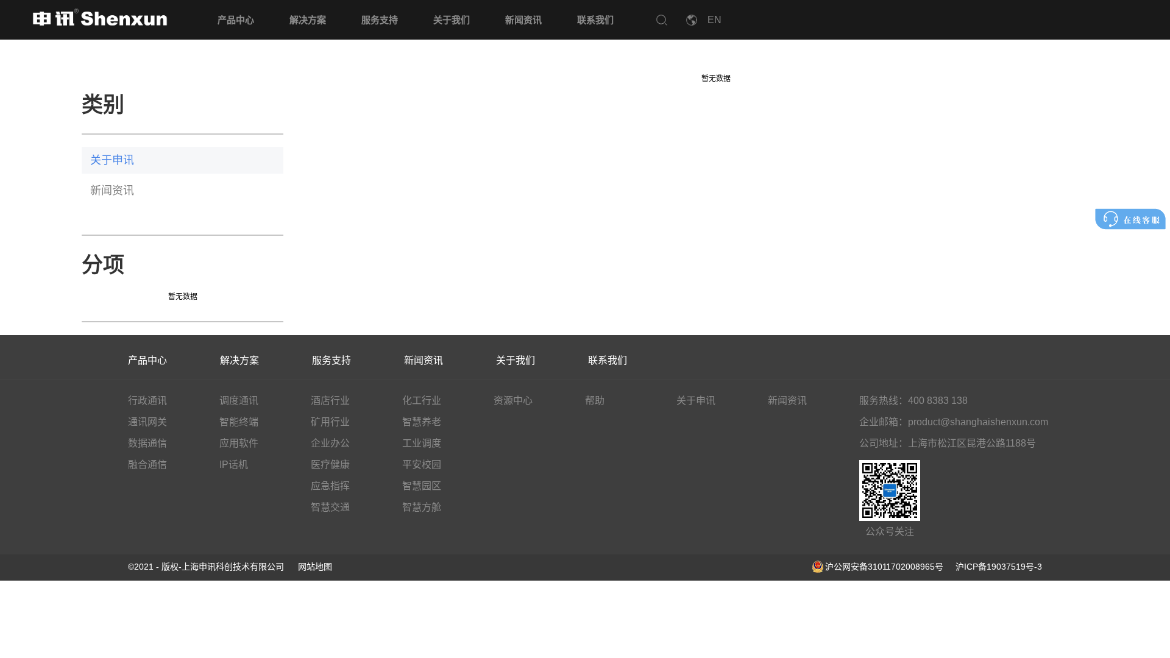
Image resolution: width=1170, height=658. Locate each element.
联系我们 (595, 20)
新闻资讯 (523, 20)
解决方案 (307, 20)
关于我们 (451, 20)
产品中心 (236, 20)
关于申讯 (112, 160)
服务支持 (379, 20)
